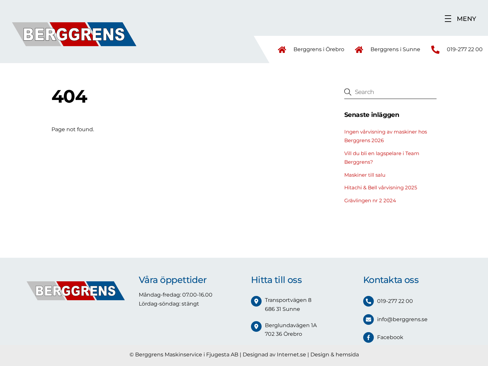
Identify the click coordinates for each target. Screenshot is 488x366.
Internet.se (291, 354)
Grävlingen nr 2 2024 (370, 200)
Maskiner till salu (364, 175)
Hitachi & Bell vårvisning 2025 (380, 187)
